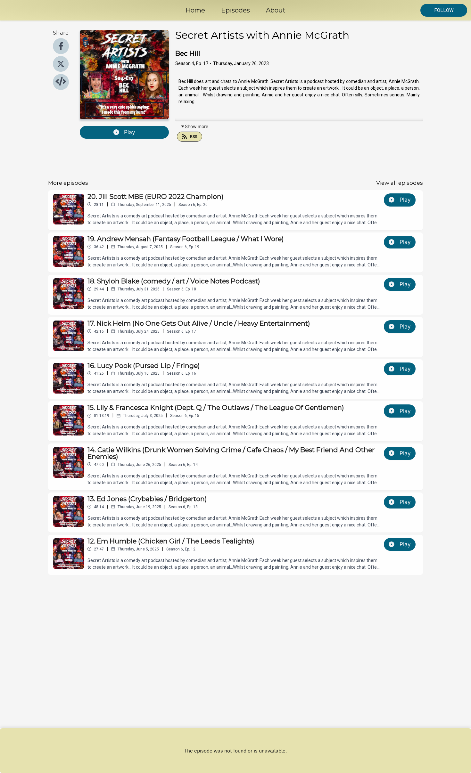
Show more (196, 126)
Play (129, 132)
